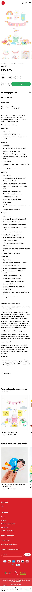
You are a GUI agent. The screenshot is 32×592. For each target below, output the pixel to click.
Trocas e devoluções (7, 531)
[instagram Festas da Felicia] (2, 506)
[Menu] (30, 3)
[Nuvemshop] (16, 584)
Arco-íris (16, 63)
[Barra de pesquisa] (23, 3)
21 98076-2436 (5, 540)
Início (2, 63)
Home (3, 517)
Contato (3, 520)
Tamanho (3, 75)
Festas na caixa (9, 63)
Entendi (28, 589)
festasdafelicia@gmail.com (9, 544)
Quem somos (5, 527)
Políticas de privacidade (8, 524)
